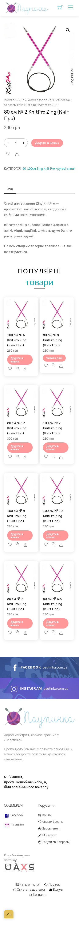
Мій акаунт (49, 835)
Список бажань (52, 822)
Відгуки (57, 889)
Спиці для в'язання (33, 100)
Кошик (46, 815)
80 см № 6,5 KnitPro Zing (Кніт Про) (52, 603)
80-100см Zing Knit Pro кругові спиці (30, 105)
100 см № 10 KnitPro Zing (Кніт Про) (53, 515)
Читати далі (54, 358)
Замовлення (50, 828)
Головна (10, 100)
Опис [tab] (10, 189)
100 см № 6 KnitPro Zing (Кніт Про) (16, 340)
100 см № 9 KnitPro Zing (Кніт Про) (16, 515)
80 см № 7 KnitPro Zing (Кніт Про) (16, 603)
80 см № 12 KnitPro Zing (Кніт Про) (16, 428)
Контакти (39, 894)
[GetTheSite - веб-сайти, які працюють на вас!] (20, 871)
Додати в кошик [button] (17, 359)
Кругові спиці (60, 100)
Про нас (54, 884)
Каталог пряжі (29, 884)
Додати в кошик (47, 142)
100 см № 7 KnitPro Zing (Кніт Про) (52, 428)
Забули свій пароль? (56, 842)
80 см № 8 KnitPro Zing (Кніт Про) (52, 340)
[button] (68, 30)
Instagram (17, 824)
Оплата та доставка (30, 889)
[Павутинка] (26, 7)
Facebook (16, 815)
